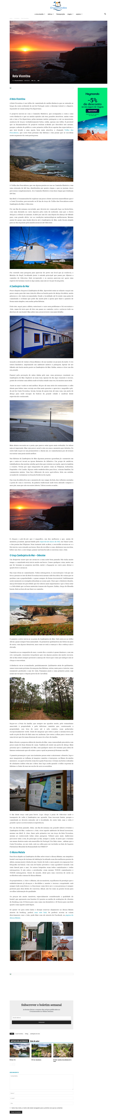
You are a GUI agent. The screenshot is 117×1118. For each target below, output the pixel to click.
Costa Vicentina (19, 1033)
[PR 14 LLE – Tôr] (20, 1050)
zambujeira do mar (35, 1033)
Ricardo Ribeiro (19, 80)
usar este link (40, 912)
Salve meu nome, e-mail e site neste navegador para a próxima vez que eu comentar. (37, 1108)
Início (11, 18)
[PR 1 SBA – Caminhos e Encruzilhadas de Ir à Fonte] (63, 1050)
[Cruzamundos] (58, 6)
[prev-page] (11, 1064)
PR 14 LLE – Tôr (13, 1059)
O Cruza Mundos (39, 14)
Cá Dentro (16, 18)
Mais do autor (34, 1041)
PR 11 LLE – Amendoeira (36, 1059)
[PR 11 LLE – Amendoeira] (41, 1050)
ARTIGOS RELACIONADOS (19, 1041)
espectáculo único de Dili (50, 542)
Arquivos (78, 14)
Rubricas (50, 14)
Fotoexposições (60, 14)
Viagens (69, 14)
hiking (26, 1033)
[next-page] (14, 1064)
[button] (105, 14)
